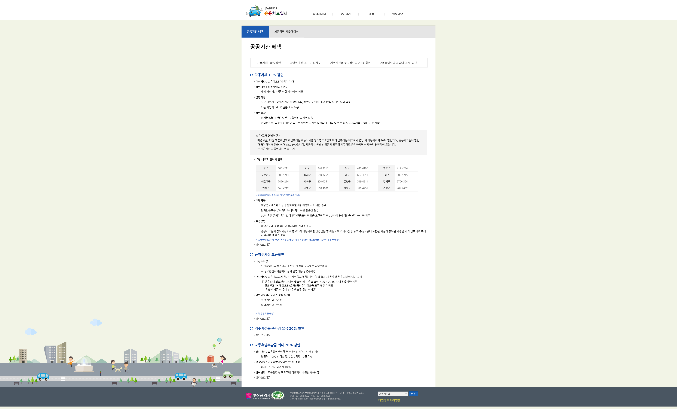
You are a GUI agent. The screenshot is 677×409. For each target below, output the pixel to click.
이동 (413, 393)
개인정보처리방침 (389, 400)
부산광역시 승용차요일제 (267, 11)
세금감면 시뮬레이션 (286, 31)
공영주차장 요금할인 (269, 254)
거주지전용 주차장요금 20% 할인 (350, 63)
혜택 (371, 14)
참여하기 (345, 14)
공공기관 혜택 (255, 31)
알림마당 (397, 14)
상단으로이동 (263, 244)
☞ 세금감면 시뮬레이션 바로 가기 (276, 148)
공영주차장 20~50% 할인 (305, 63)
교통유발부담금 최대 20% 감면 (398, 63)
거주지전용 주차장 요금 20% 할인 (279, 328)
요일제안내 (319, 14)
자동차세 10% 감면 (269, 63)
